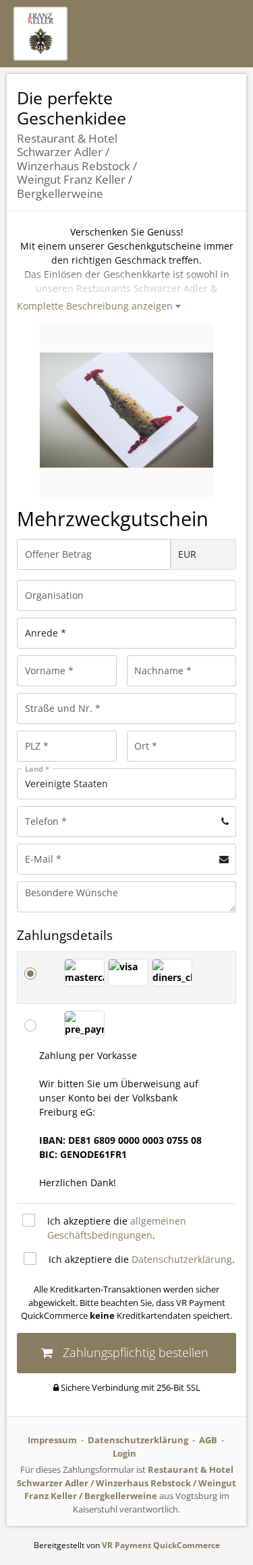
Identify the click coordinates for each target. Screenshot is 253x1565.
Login (124, 1453)
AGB (208, 1440)
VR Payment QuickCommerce (161, 1545)
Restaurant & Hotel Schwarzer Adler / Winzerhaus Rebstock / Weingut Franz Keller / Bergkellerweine (126, 1482)
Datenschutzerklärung (182, 1259)
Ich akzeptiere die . (116, 1227)
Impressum (52, 1440)
